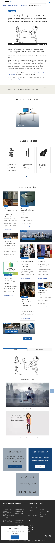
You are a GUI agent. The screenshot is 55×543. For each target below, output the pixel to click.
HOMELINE (31, 531)
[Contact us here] (52, 391)
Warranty (43, 540)
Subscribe (15, 537)
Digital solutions (19, 520)
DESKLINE (30, 527)
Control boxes (19, 513)
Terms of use (30, 540)
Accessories (18, 518)
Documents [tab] (39, 349)
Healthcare (30, 510)
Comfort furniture (32, 515)
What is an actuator (45, 521)
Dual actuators (19, 511)
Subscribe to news (15, 466)
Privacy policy (37, 540)
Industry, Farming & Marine (33, 507)
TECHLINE (30, 529)
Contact (42, 507)
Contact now (40, 466)
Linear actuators (19, 507)
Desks (29, 513)
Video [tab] (15, 349)
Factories (42, 509)
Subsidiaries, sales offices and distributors (44, 513)
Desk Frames (18, 522)
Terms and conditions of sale (27, 541)
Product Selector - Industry (20, 526)
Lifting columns (19, 509)
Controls (17, 515)
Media (41, 516)
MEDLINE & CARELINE (31, 524)
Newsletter (43, 518)
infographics (20, 79)
